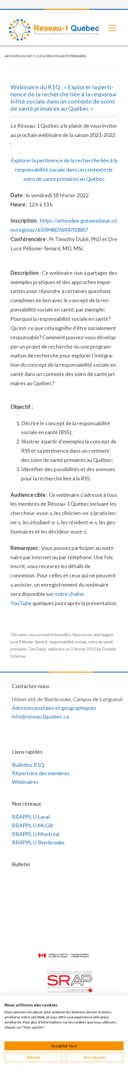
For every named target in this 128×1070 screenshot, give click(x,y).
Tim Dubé (37, 649)
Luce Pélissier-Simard (28, 641)
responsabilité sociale (67, 641)
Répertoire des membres (41, 773)
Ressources (82, 634)
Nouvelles (62, 634)
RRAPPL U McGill (32, 825)
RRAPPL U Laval (31, 816)
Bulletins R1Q (28, 764)
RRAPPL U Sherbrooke (38, 842)
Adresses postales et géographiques (54, 707)
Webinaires (25, 781)
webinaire (56, 649)
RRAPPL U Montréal (36, 834)
